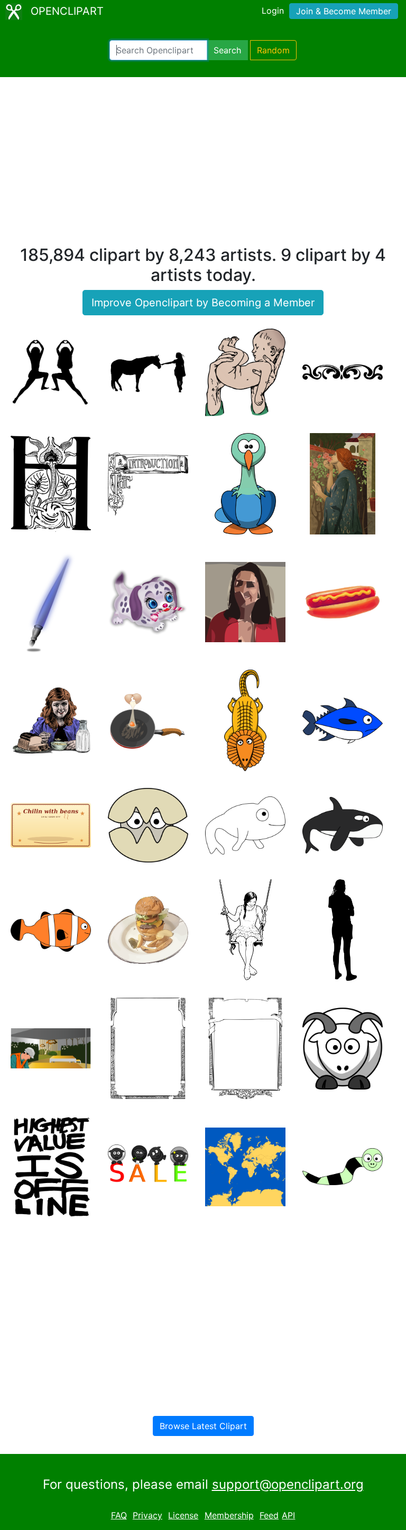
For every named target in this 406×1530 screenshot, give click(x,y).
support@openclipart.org (288, 1484)
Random (273, 50)
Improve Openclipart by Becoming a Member (203, 302)
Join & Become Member (343, 11)
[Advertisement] (203, 166)
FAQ (119, 1515)
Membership (229, 1515)
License (183, 1515)
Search (227, 50)
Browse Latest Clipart (203, 1426)
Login (273, 10)
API (288, 1515)
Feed (269, 1515)
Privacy (147, 1515)
